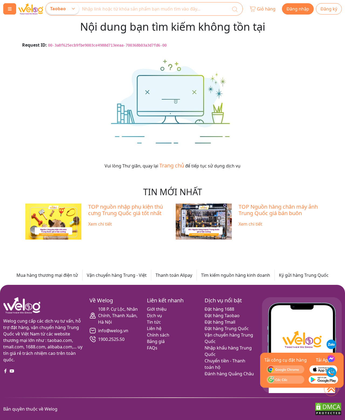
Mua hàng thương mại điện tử (47, 275)
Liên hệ (154, 328)
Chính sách (158, 335)
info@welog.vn (113, 331)
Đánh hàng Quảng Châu (229, 374)
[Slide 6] (177, 245)
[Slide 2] (138, 245)
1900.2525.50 (111, 339)
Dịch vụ (154, 315)
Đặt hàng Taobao (222, 315)
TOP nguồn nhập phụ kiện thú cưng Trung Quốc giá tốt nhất (125, 210)
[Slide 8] (197, 245)
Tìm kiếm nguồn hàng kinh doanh (235, 275)
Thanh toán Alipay (174, 275)
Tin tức (154, 322)
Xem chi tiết (100, 224)
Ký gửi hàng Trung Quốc (304, 275)
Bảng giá (156, 341)
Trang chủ (171, 165)
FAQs (152, 348)
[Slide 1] (129, 245)
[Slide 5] (168, 245)
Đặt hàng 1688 (219, 309)
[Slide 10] (216, 245)
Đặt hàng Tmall (220, 322)
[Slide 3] (148, 245)
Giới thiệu (157, 309)
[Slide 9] (206, 245)
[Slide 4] (158, 245)
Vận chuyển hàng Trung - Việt (117, 275)
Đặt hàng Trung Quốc (227, 328)
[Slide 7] (187, 245)
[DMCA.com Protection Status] (328, 408)
